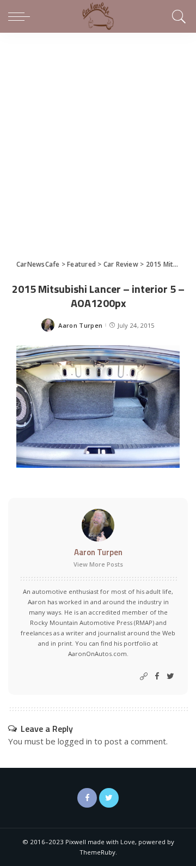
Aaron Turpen (80, 325)
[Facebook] (157, 676)
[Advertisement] (98, 136)
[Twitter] (170, 676)
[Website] (143, 676)
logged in (75, 741)
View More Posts (98, 564)
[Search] (177, 16)
